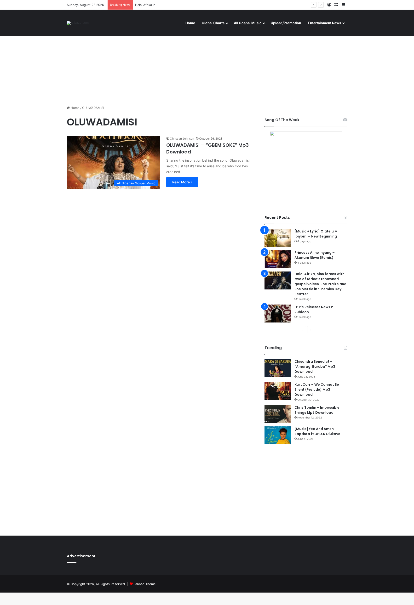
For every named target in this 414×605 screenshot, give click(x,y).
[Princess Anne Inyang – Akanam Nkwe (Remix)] (277, 259)
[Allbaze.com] (78, 23)
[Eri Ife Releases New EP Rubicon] (277, 313)
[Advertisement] (207, 64)
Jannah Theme (145, 584)
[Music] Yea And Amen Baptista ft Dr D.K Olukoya (317, 431)
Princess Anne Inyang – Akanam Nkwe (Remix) (314, 255)
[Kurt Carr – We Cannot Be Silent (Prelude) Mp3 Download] (277, 391)
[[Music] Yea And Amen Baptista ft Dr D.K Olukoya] (277, 435)
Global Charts (213, 23)
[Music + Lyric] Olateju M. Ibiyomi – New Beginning (316, 234)
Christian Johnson (182, 138)
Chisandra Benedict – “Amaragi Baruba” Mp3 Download (314, 366)
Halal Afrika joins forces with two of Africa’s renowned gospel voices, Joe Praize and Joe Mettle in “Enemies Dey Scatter (320, 283)
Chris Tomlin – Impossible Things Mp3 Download (316, 410)
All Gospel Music (247, 23)
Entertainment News (324, 23)
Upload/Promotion (286, 23)
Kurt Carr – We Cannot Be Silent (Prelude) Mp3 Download (316, 389)
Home (190, 23)
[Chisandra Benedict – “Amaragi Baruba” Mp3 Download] (277, 368)
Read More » (182, 182)
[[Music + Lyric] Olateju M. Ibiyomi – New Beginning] (277, 238)
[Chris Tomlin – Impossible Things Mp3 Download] (277, 414)
